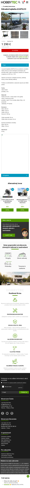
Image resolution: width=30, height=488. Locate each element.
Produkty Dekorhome (9, 6)
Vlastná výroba (5, 438)
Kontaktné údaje (5, 442)
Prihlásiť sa (24, 392)
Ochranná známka (6, 436)
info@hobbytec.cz (6, 404)
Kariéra (3, 445)
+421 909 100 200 (6, 423)
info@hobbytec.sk (6, 424)
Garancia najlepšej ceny (7, 453)
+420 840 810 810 (6, 402)
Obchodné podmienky (7, 457)
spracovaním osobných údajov (18, 382)
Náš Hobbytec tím (6, 440)
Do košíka (15, 50)
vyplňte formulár (23, 56)
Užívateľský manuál (6, 455)
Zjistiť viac (8, 235)
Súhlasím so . (14, 382)
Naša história (4, 443)
